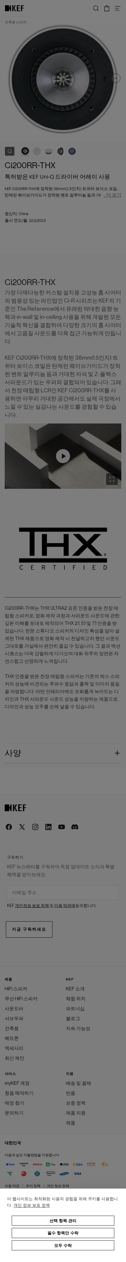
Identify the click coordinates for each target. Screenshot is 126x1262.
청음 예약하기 (19, 1093)
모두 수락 (63, 1245)
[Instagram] (35, 827)
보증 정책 (76, 1103)
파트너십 (75, 1008)
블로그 (73, 1018)
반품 (70, 1093)
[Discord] (75, 827)
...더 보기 (112, 195)
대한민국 (13, 1143)
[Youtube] (62, 827)
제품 (70, 1123)
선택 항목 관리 (63, 1220)
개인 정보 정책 (58, 1186)
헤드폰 (12, 1038)
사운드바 (14, 1008)
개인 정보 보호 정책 (31, 1205)
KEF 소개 (75, 989)
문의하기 (14, 1113)
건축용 (12, 1028)
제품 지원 (76, 1113)
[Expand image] (112, 479)
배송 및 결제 (78, 1083)
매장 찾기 (14, 1103)
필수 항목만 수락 (63, 1233)
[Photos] (10, 151)
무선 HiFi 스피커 (21, 998)
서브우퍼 (14, 1018)
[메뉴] (118, 8)
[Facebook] (9, 827)
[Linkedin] (49, 827)
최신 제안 (14, 1058)
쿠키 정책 (33, 1186)
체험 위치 (76, 998)
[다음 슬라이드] (116, 79)
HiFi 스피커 (16, 989)
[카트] (107, 8)
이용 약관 (12, 1186)
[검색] (96, 8)
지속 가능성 (78, 1028)
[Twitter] (22, 827)
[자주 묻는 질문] (63, 456)
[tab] (25, 151)
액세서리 (14, 1048)
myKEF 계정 (17, 1083)
